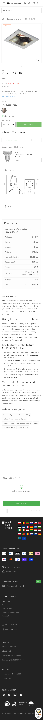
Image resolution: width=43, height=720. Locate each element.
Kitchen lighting (8, 423)
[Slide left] (17, 67)
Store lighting (23, 427)
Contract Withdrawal (10, 612)
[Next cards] (9, 511)
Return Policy (7, 608)
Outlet (36, 423)
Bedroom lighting (14, 19)
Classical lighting (24, 415)
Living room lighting (24, 423)
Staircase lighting (9, 427)
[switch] (38, 717)
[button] (4, 3)
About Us (6, 601)
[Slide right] (26, 67)
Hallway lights (8, 419)
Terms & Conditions (10, 605)
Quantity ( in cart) (9, 120)
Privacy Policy (7, 616)
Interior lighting (20, 419)
